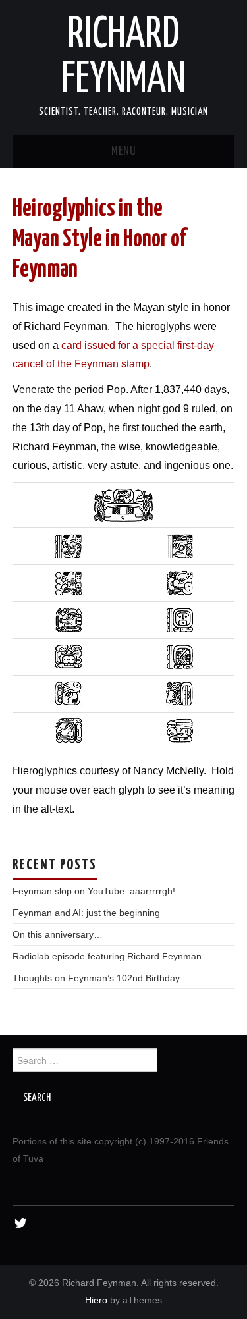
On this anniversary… (58, 934)
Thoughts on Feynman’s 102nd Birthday (96, 978)
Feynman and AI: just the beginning (86, 912)
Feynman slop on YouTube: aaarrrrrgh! (94, 891)
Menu (123, 151)
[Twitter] (21, 1224)
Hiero (96, 1300)
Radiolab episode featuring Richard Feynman (107, 956)
